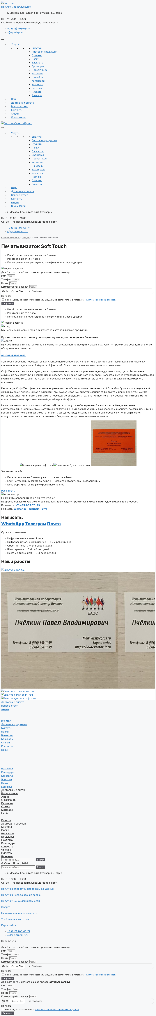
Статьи (5, 742)
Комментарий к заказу (15, 286)
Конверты (7, 775)
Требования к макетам (15, 919)
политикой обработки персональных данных (57, 1009)
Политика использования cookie (21, 894)
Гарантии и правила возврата (19, 913)
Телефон (6, 279)
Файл (5, 291)
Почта (5, 283)
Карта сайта (8, 925)
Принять (6, 295)
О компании (18, 117)
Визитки (6, 720)
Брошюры (7, 738)
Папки (5, 731)
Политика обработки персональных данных (27, 888)
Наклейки (7, 768)
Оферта (5, 906)
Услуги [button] (15, 44)
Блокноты (7, 735)
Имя (4, 275)
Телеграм (33, 508)
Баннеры (6, 786)
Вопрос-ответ (19, 106)
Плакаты (6, 783)
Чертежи (6, 779)
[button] (16, 6)
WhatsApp (20, 508)
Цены (14, 99)
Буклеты (6, 727)
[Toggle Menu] (2, 39)
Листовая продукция (14, 724)
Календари (7, 772)
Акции (15, 113)
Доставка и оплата (22, 102)
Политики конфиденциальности (100, 300)
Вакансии (7, 803)
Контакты (17, 109)
